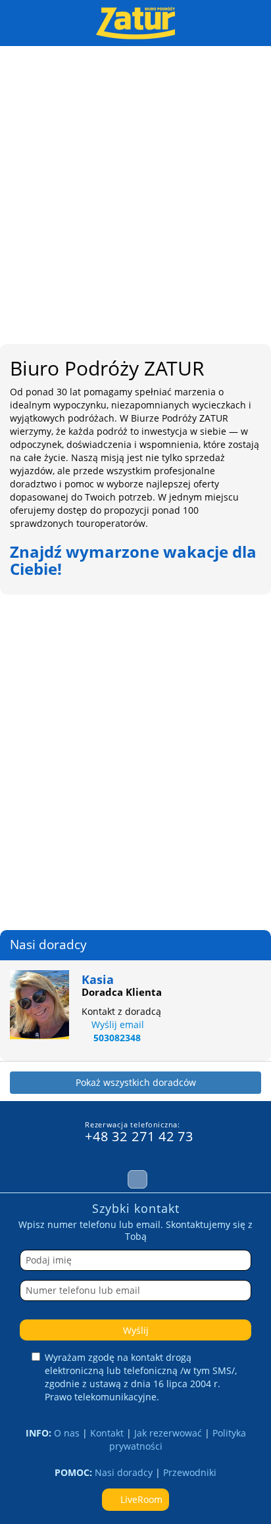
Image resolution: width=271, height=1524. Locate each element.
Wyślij (136, 1330)
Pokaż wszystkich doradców (136, 1082)
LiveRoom (140, 1499)
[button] (16, 734)
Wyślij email (117, 1024)
